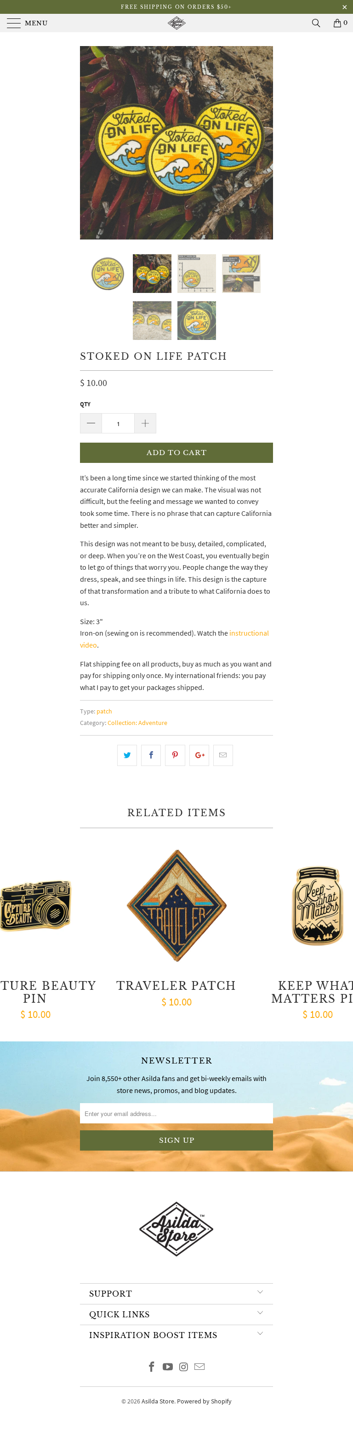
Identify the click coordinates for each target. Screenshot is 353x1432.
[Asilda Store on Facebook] (152, 1367)
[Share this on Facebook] (151, 755)
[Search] (319, 23)
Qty (85, 404)
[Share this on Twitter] (127, 755)
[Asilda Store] (176, 23)
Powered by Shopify (204, 1401)
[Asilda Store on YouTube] (168, 1367)
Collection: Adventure (137, 723)
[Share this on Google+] (199, 755)
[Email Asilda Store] (200, 1367)
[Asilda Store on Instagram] (184, 1367)
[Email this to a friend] (223, 755)
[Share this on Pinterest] (175, 755)
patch (104, 711)
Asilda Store (158, 1401)
